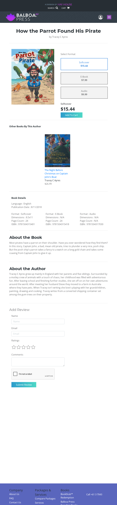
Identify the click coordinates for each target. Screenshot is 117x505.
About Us (14, 494)
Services (39, 502)
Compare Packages (45, 498)
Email (14, 328)
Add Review (19, 310)
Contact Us (15, 502)
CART (63, 8)
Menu (110, 17)
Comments (17, 354)
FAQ (11, 498)
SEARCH (51, 8)
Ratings (15, 340)
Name (14, 315)
